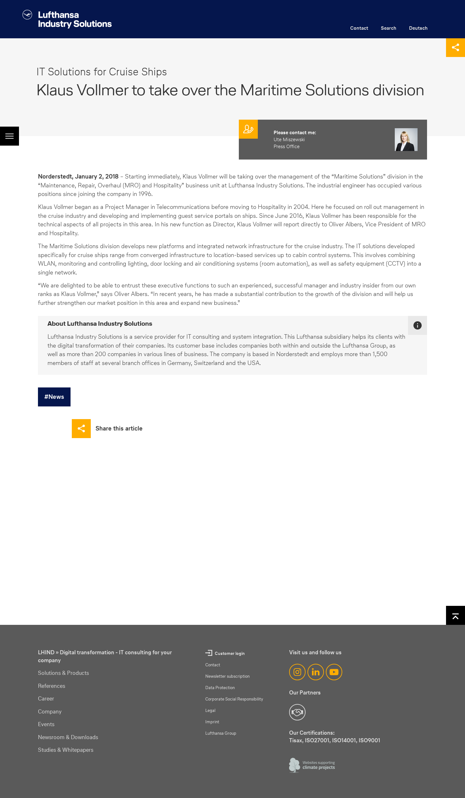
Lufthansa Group (220, 733)
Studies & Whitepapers (65, 750)
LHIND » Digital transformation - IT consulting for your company (105, 656)
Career (46, 698)
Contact (359, 28)
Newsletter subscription (227, 676)
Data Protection (220, 688)
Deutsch (418, 28)
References (51, 686)
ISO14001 (344, 740)
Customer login (230, 653)
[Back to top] (455, 615)
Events (46, 724)
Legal (210, 710)
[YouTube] (334, 672)
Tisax (295, 740)
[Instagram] (297, 672)
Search (388, 28)
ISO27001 (317, 740)
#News (54, 396)
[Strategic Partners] (297, 712)
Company (50, 711)
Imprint (212, 722)
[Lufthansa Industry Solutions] (67, 19)
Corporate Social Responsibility (234, 699)
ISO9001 (369, 740)
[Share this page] (455, 47)
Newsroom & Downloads (68, 737)
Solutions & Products (63, 673)
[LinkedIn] (315, 672)
